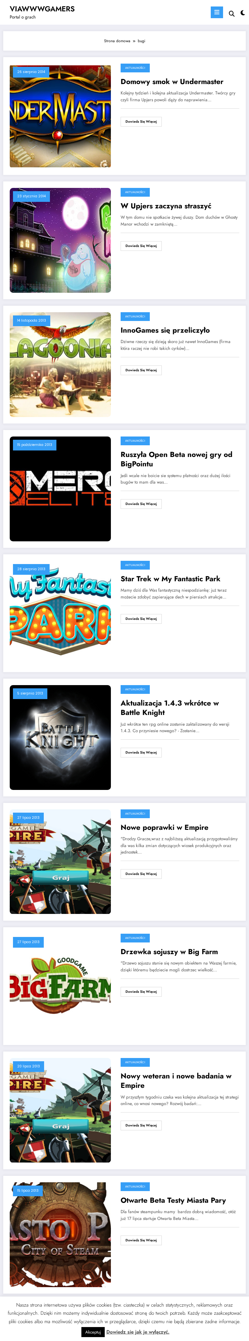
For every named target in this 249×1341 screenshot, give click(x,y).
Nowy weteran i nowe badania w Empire (176, 1080)
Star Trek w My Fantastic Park (170, 579)
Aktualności (135, 68)
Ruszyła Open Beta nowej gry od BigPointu (176, 459)
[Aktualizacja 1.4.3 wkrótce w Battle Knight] (60, 737)
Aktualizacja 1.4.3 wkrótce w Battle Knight (170, 708)
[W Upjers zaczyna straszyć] (60, 240)
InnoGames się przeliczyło (165, 330)
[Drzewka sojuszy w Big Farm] (60, 986)
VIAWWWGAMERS (42, 9)
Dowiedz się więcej (141, 121)
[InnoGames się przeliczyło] (60, 364)
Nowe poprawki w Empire (164, 827)
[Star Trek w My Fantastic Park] (60, 613)
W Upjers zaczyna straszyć (166, 206)
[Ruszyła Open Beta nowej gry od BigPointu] (60, 488)
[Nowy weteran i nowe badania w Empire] (60, 1110)
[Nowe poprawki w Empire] (60, 861)
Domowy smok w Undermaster (172, 81)
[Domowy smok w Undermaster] (60, 115)
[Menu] (217, 12)
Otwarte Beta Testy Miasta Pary (173, 1200)
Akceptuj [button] (93, 1332)
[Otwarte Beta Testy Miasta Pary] (60, 1234)
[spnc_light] (242, 13)
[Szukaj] (232, 13)
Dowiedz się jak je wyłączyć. (138, 1331)
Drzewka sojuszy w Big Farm (169, 951)
